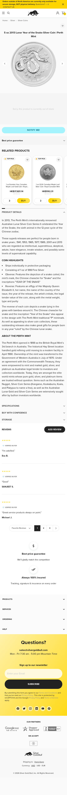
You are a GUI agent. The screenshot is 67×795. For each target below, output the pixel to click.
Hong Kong (39, 762)
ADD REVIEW (54, 429)
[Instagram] (30, 708)
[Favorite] (62, 25)
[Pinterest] (49, 708)
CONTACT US (8, 7)
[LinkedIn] (36, 708)
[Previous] (4, 63)
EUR (43, 766)
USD (38, 766)
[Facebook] (17, 708)
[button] (33, 140)
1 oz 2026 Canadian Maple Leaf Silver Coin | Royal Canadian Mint (48, 185)
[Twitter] (24, 708)
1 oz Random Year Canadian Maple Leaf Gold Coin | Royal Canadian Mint (16, 185)
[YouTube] (42, 708)
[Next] (62, 63)
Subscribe (33, 684)
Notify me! (33, 130)
